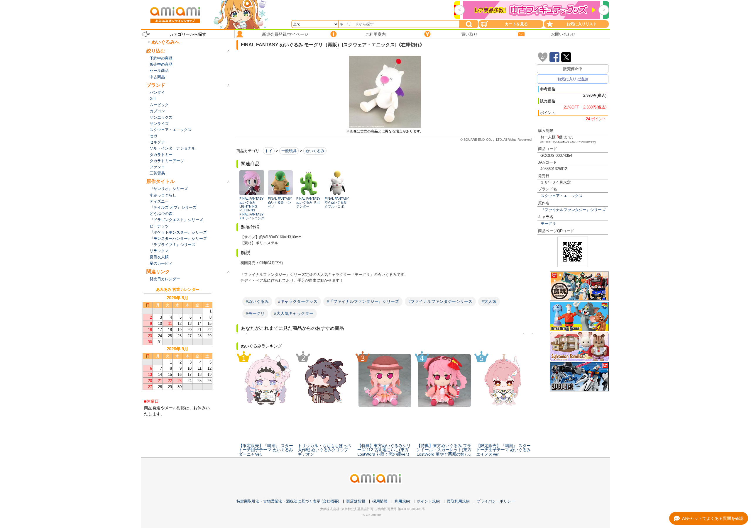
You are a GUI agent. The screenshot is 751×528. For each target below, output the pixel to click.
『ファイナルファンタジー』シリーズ (573, 210)
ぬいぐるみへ (165, 42)
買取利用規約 (458, 501)
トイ (269, 151)
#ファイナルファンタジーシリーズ (440, 301)
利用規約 (402, 501)
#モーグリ (255, 313)
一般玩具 (289, 151)
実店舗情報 (355, 501)
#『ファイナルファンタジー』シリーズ (363, 301)
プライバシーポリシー (496, 501)
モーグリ (548, 223)
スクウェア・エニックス (562, 195)
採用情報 (380, 501)
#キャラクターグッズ (297, 301)
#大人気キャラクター (293, 313)
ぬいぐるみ (314, 151)
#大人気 (489, 301)
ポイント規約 (428, 501)
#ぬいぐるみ (257, 301)
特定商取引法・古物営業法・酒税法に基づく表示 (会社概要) (287, 501)
